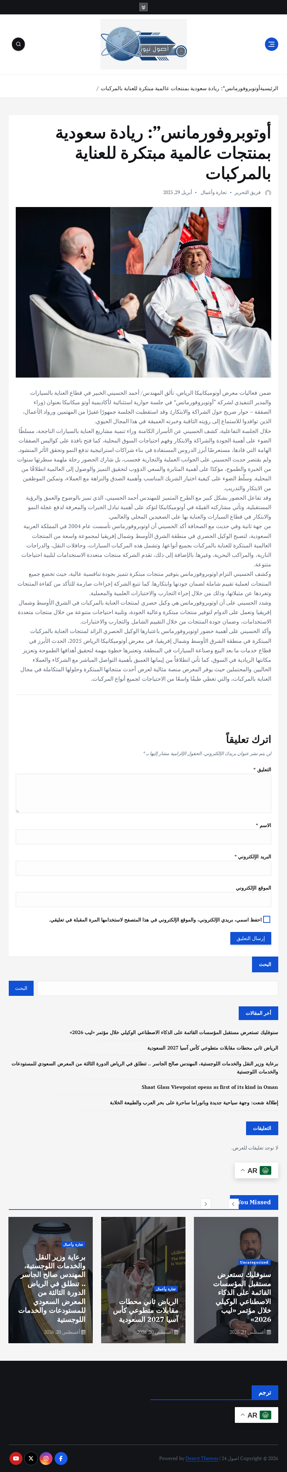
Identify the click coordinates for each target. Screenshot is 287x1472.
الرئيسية (269, 88)
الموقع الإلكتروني (253, 888)
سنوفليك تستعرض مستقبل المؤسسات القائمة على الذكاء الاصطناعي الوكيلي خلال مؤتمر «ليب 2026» (174, 1032)
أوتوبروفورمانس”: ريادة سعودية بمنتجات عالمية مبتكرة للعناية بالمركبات (180, 88)
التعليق (262, 769)
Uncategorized (254, 1262)
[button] (233, 1204)
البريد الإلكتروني (252, 856)
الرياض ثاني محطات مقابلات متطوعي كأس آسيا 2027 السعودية (212, 1048)
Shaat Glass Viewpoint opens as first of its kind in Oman (210, 1087)
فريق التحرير (247, 192)
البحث (265, 964)
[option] (236, 1280)
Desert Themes (202, 1458)
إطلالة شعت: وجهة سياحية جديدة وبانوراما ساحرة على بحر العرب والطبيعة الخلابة (194, 1102)
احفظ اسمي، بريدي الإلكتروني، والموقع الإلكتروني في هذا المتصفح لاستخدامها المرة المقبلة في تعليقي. (155, 920)
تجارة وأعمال (214, 192)
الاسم (263, 825)
